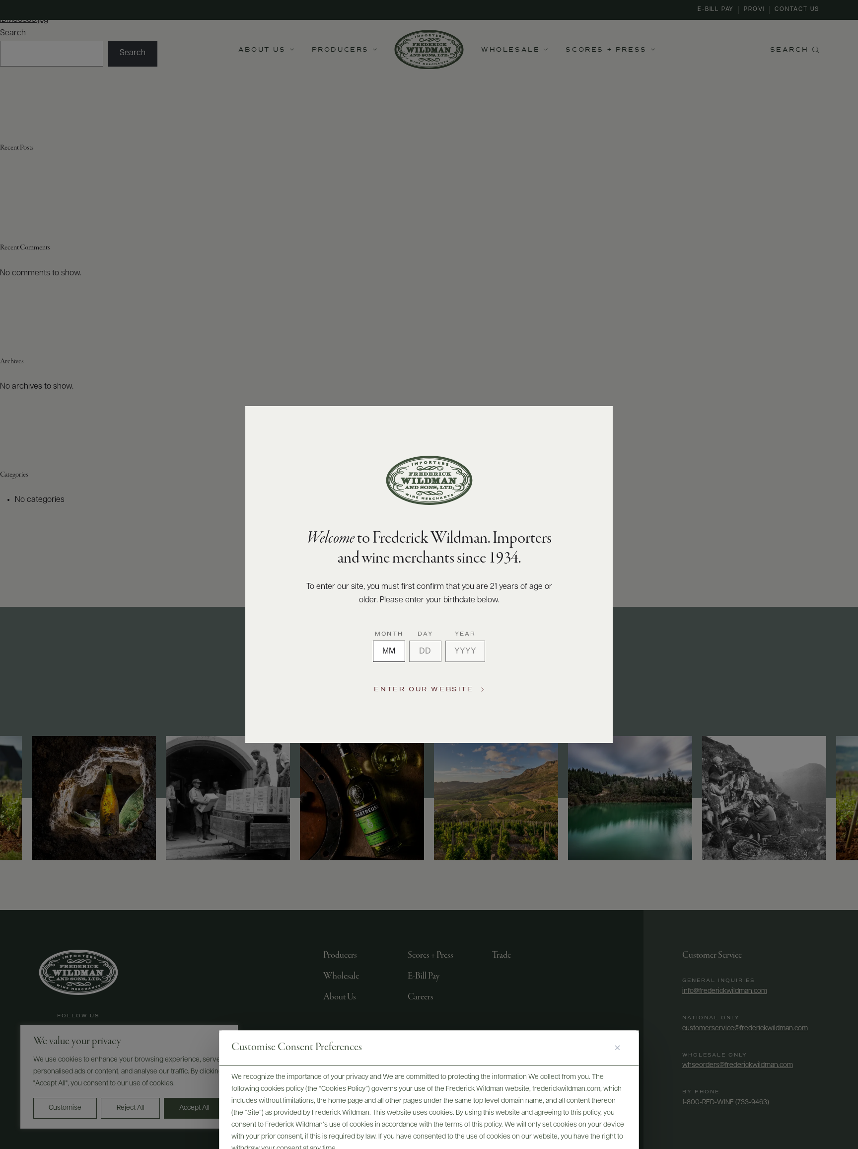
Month (389, 634)
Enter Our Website (423, 689)
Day (425, 634)
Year (465, 634)
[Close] (621, 1048)
